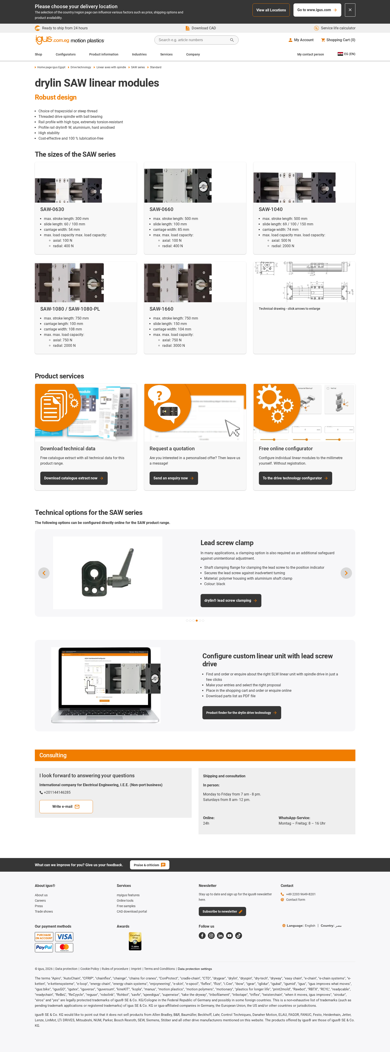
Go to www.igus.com (314, 10)
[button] (187, 620)
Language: (301, 925)
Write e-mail (62, 806)
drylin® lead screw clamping (191, 600)
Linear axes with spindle (111, 67)
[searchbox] (192, 40)
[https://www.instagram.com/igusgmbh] (211, 935)
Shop (38, 54)
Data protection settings (195, 969)
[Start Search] (232, 40)
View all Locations (271, 10)
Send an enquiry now (170, 478)
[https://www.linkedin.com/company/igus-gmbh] (220, 935)
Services (166, 54)
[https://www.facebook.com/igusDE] (202, 935)
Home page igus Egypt (51, 67)
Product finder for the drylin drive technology (238, 713)
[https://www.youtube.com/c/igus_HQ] (229, 935)
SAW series (138, 67)
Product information (103, 54)
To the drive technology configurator (292, 478)
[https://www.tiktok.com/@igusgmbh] (238, 935)
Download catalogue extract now (70, 478)
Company (193, 54)
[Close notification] (350, 10)
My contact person (310, 54)
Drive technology (81, 67)
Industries (139, 54)
